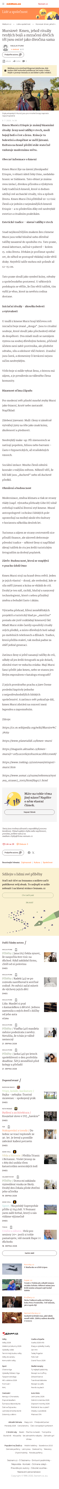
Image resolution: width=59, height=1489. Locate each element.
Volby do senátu (8, 1357)
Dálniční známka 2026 (40, 1400)
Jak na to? (29, 902)
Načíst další (29, 1253)
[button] (29, 94)
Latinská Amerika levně (11, 1411)
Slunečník (7, 1436)
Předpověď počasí (41, 1422)
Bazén (21, 1432)
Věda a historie (11, 1156)
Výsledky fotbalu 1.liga (11, 1373)
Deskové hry (37, 1449)
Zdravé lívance (37, 1377)
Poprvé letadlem (9, 1400)
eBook (8, 61)
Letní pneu (26, 1449)
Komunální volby (9, 1360)
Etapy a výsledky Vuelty (40, 1346)
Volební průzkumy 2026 (11, 1346)
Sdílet (18, 61)
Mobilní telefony (30, 1446)
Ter (3, 1127)
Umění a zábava (11, 1231)
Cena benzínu (23, 1426)
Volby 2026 (6, 1343)
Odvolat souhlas (39, 1468)
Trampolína (46, 1432)
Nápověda (16, 1464)
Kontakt (26, 1464)
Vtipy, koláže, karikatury (17, 1091)
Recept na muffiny (38, 1373)
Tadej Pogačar (37, 1353)
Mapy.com (28, 1422)
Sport (5, 1206)
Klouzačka (17, 1436)
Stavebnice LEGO (46, 1446)
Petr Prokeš (7, 1108)
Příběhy (7, 953)
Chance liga (7, 1370)
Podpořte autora (11, 55)
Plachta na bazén (33, 1432)
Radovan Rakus (8, 1087)
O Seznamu (24, 1460)
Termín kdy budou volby (12, 1353)
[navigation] (3, 4)
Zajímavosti (26, 862)
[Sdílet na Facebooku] (29, 852)
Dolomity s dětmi (9, 1414)
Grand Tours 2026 (38, 1360)
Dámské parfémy (13, 1449)
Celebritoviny (8, 1177)
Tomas (4, 1227)
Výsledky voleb (8, 1350)
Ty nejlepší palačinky (39, 1370)
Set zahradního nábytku (32, 1436)
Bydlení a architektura (15, 1113)
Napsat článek (29, 812)
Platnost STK (36, 1414)
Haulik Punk (17, 46)
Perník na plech (37, 1387)
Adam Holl (6, 1152)
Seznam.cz (43, 4)
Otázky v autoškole (38, 1411)
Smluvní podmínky (41, 1460)
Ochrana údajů (39, 1464)
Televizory (47, 1449)
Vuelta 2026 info (37, 1343)
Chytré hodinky (21, 1453)
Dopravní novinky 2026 (40, 1404)
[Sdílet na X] (33, 852)
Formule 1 (6, 1384)
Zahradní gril (49, 1436)
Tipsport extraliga (9, 1377)
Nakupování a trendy (15, 1131)
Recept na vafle (37, 1384)
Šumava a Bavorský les (11, 1404)
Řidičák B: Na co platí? (40, 1407)
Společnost (47, 862)
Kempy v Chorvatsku (10, 1397)
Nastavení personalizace (28, 1472)
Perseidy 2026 (10, 1426)
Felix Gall (34, 1357)
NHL (4, 1387)
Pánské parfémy (35, 1453)
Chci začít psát (28, 895)
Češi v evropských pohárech (41, 1426)
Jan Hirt (34, 1350)
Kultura (37, 862)
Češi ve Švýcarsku (9, 1407)
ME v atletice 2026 (9, 1380)
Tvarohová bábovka (39, 1380)
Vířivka (28, 1439)
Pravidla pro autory (20, 1468)
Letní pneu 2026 (37, 1397)
